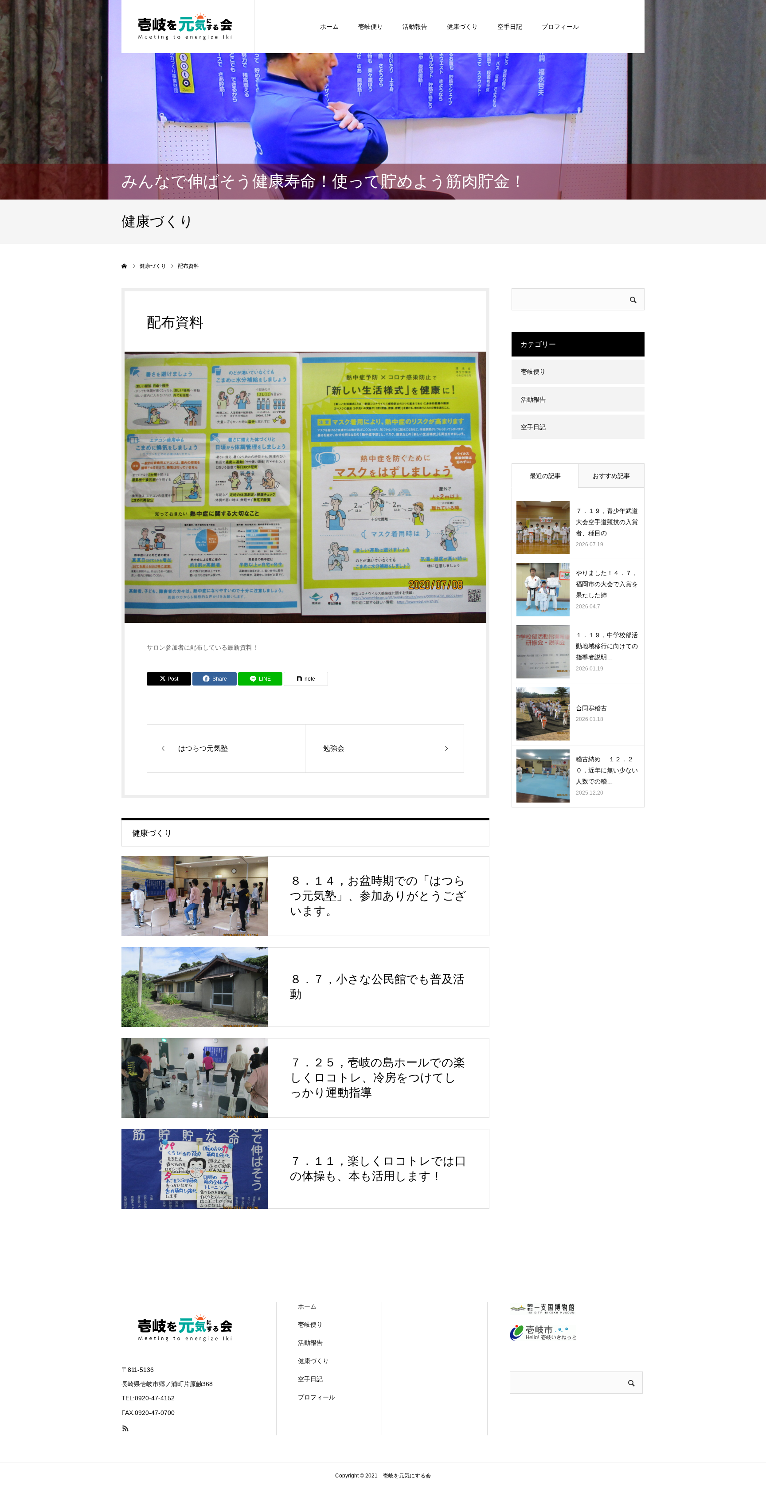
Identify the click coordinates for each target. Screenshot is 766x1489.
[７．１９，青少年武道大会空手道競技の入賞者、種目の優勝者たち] (543, 527)
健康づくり (462, 26)
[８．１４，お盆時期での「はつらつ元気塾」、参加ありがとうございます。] (194, 896)
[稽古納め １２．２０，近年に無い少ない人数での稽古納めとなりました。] (543, 776)
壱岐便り (370, 26)
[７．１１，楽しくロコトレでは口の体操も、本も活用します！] (194, 1169)
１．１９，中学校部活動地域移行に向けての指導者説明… (607, 646)
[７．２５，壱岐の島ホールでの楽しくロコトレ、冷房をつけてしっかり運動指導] (194, 1078)
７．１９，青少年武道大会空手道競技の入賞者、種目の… (607, 522)
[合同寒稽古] (543, 714)
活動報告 (415, 26)
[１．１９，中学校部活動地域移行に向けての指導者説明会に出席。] (543, 651)
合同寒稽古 (594, 708)
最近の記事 (545, 475)
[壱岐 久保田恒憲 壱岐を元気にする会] (187, 26)
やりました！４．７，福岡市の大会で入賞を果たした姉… (607, 584)
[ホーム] (124, 266)
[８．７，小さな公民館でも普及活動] (194, 987)
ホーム (329, 26)
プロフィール (560, 26)
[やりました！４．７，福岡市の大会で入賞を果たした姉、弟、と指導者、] (543, 589)
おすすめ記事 (611, 475)
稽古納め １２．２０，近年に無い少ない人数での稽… (607, 770)
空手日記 (509, 26)
